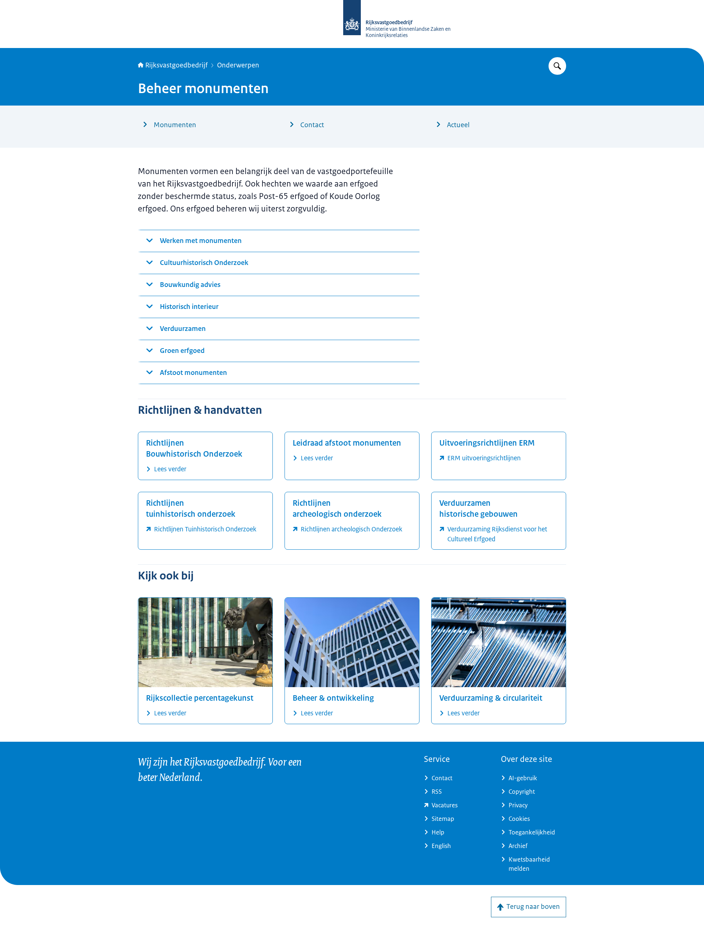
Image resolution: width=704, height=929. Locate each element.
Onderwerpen (238, 65)
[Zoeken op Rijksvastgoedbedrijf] (557, 66)
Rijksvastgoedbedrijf (176, 65)
